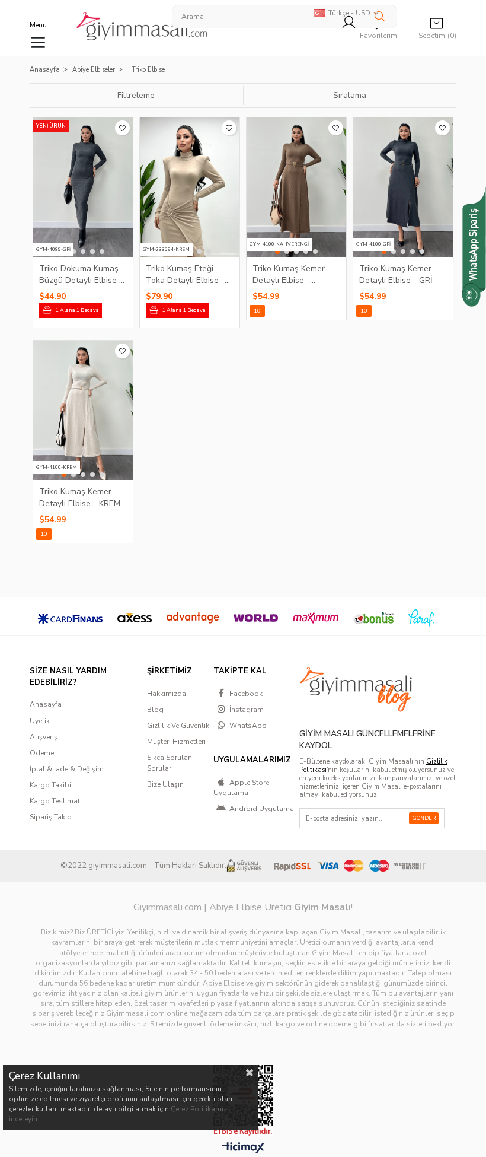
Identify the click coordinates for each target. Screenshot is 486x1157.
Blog (155, 709)
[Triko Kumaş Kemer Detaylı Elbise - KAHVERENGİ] (296, 187)
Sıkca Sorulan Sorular (169, 763)
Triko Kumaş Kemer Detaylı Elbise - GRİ (396, 274)
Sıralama (349, 95)
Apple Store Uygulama (241, 787)
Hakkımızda (166, 693)
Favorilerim (378, 35)
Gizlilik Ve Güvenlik (178, 725)
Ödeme (42, 753)
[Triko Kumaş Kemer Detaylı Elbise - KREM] (83, 410)
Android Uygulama (261, 808)
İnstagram (246, 709)
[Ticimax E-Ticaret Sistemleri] (243, 1148)
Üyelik (40, 721)
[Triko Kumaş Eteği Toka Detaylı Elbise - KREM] (189, 187)
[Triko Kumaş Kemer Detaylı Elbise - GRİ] (403, 187)
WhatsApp (248, 725)
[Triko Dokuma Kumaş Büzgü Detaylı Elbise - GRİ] (83, 187)
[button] (73, 251)
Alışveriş (43, 737)
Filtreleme (136, 95)
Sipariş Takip (51, 817)
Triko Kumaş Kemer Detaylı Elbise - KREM (79, 497)
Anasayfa (46, 704)
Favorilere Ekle (122, 127)
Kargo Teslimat (55, 801)
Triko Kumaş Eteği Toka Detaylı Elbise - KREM (185, 274)
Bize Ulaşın (165, 784)
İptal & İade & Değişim (67, 769)
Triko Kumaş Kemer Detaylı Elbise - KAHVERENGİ (288, 274)
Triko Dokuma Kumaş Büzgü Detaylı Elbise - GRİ (81, 274)
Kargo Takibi (50, 785)
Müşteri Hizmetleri (176, 741)
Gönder (424, 818)
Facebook (246, 693)
